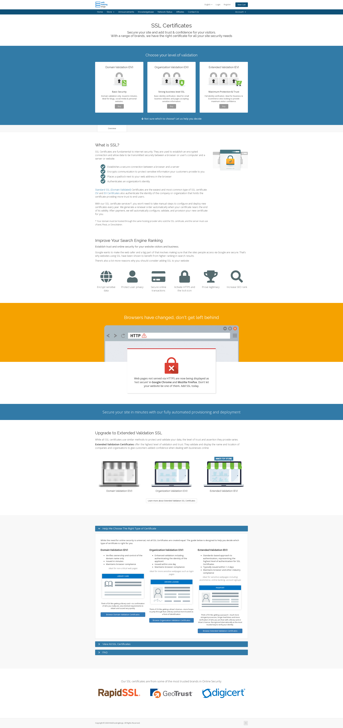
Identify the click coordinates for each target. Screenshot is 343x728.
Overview (112, 128)
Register (227, 4)
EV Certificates (112, 193)
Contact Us (193, 12)
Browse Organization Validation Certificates (171, 620)
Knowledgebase (146, 12)
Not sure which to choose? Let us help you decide (173, 118)
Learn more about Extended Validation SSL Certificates (171, 500)
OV (96, 193)
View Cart (242, 4)
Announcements (126, 12)
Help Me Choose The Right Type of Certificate (129, 528)
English (207, 4)
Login (218, 4)
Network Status (165, 12)
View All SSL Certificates (116, 644)
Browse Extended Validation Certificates (220, 631)
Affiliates (180, 12)
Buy (119, 106)
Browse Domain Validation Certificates (123, 614)
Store (110, 12)
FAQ (104, 652)
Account (240, 12)
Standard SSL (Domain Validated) (113, 189)
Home (100, 12)
